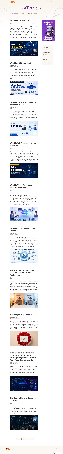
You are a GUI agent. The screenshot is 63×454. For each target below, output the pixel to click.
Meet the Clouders (25, 448)
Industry (18, 23)
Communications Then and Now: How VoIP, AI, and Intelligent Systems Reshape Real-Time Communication (23, 356)
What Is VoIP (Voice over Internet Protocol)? (21, 186)
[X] (1, 21)
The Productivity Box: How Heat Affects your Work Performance (22, 272)
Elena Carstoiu (14, 277)
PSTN (31, 199)
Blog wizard (14, 22)
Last (31, 439)
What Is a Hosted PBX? (20, 20)
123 (28, 439)
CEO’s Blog (47, 13)
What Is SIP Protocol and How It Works (23, 144)
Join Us (50, 1)
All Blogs (15, 13)
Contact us (18, 448)
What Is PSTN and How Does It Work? (23, 229)
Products (41, 13)
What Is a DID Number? (20, 63)
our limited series (21, 366)
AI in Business (21, 13)
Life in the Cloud (29, 13)
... (26, 439)
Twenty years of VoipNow (21, 314)
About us (13, 448)
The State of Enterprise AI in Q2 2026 (23, 399)
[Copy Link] (1, 24)
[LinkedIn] (1, 19)
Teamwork (36, 13)
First (18, 439)
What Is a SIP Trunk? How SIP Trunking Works (23, 103)
